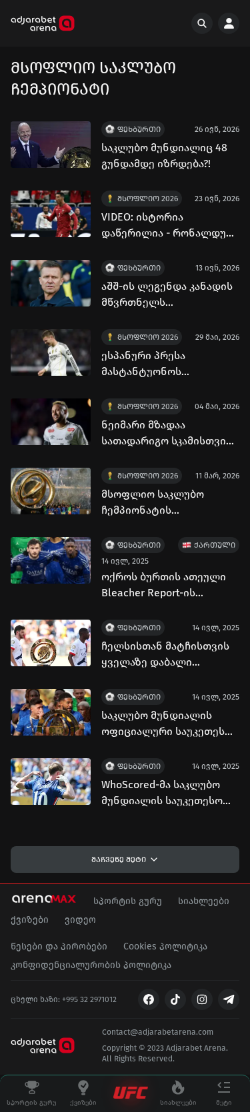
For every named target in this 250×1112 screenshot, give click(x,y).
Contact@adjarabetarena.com (157, 1032)
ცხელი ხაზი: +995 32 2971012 (64, 999)
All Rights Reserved (137, 1058)
